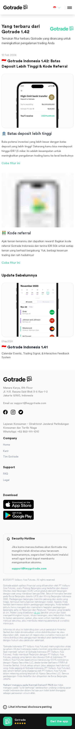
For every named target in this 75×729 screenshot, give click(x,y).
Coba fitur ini (11, 163)
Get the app (59, 721)
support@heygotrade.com (29, 568)
